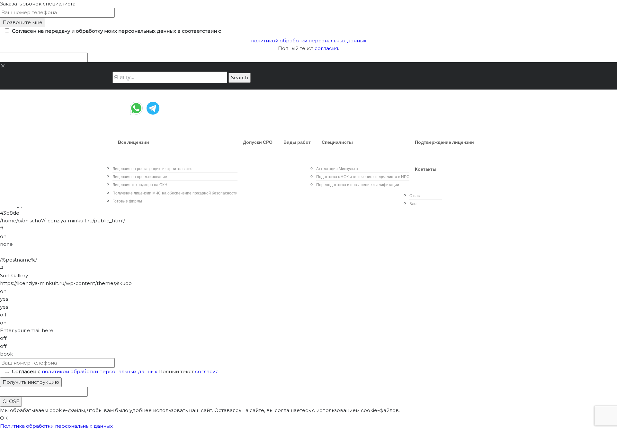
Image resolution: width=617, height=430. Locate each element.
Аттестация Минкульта (337, 168)
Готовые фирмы (127, 201)
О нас (414, 195)
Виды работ (297, 142)
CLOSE (11, 401)
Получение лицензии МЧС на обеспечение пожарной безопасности (174, 193)
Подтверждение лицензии (444, 142)
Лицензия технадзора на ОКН (139, 184)
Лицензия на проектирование (139, 176)
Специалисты (337, 142)
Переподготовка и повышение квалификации (357, 184)
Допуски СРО (258, 142)
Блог (413, 203)
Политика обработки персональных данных (56, 426)
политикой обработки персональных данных (308, 41)
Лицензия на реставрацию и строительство (152, 168)
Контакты (425, 169)
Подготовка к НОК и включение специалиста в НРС (362, 176)
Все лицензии (133, 142)
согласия (326, 48)
